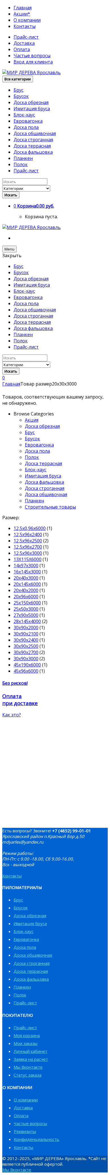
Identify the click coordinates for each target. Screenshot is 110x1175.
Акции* (22, 14)
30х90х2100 (26, 634)
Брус (18, 90)
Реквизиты (25, 1131)
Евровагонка (28, 121)
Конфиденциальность (36, 1139)
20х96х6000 (26, 596)
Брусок (21, 96)
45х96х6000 (26, 671)
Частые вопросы (32, 55)
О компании (27, 20)
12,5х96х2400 (28, 534)
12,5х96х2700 (28, 547)
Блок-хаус (24, 115)
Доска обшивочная (35, 133)
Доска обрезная (31, 102)
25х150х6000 (27, 603)
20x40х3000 (26, 578)
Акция (31, 420)
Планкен (23, 158)
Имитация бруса (32, 108)
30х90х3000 (26, 658)
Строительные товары (50, 507)
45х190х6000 (27, 665)
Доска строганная (33, 140)
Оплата (22, 49)
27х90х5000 (26, 615)
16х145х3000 (27, 572)
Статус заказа (27, 1075)
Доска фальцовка (33, 152)
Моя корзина (27, 1035)
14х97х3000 (26, 565)
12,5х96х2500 (28, 541)
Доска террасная (32, 146)
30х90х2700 (26, 652)
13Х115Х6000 (27, 559)
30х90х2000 (26, 627)
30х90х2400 (26, 640)
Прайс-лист (26, 37)
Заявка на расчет (31, 1059)
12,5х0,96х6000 (30, 528)
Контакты (25, 26)
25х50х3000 (26, 609)
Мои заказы (26, 1043)
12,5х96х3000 (28, 553)
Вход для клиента (33, 62)
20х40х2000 (26, 590)
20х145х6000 (27, 584)
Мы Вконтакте (28, 1067)
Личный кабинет (30, 1051)
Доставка (24, 43)
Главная (23, 8)
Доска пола (26, 127)
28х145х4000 (27, 621)
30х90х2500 (26, 646)
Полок (21, 164)
